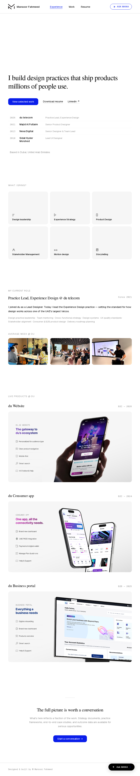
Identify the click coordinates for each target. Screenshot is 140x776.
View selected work (23, 101)
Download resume (53, 101)
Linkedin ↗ (74, 101)
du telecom (26, 117)
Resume (85, 6)
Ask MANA (123, 6)
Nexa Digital (26, 131)
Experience (56, 6)
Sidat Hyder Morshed (26, 140)
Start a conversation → (70, 738)
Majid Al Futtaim (28, 124)
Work (72, 6)
